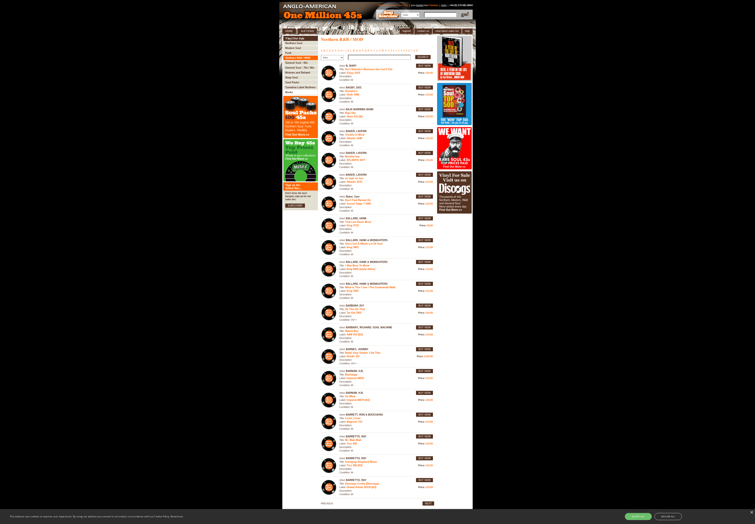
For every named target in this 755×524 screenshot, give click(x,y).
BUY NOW (424, 65)
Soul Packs (292, 82)
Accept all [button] (638, 516)
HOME (289, 31)
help (467, 30)
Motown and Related (297, 72)
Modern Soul (293, 48)
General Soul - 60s (296, 62)
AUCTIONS (307, 31)
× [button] (751, 512)
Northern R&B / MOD (297, 57)
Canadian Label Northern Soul (300, 88)
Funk (288, 52)
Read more (177, 516)
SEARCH (423, 57)
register (406, 30)
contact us (423, 30)
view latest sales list (447, 30)
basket (419, 5)
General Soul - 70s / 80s (299, 67)
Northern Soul (293, 43)
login (444, 5)
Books (289, 92)
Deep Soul (291, 77)
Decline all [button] (668, 516)
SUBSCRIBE (295, 205)
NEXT (428, 503)
